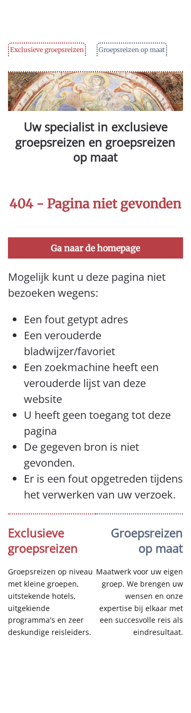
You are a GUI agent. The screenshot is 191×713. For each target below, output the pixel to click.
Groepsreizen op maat (132, 50)
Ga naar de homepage (95, 248)
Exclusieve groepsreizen (47, 50)
